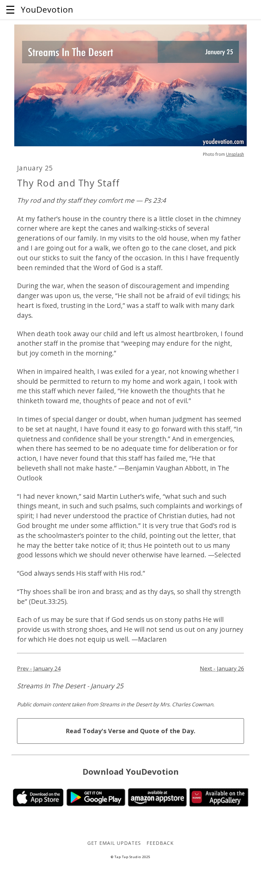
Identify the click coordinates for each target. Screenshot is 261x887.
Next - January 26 (222, 668)
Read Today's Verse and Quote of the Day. (130, 731)
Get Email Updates (114, 843)
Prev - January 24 (38, 668)
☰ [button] (10, 9)
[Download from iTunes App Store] (38, 804)
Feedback (160, 843)
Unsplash (235, 154)
